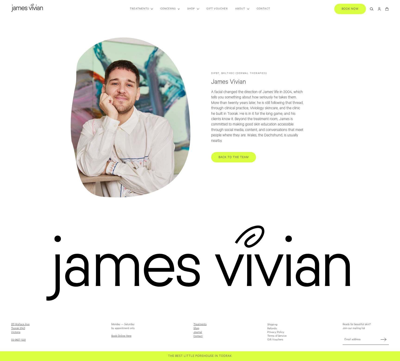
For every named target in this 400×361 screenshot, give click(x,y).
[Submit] (383, 339)
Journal (198, 332)
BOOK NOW (350, 9)
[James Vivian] (27, 8)
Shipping (272, 324)
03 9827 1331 (18, 339)
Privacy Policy (275, 332)
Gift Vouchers (275, 339)
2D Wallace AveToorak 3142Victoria (20, 328)
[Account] (379, 9)
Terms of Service (277, 335)
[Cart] (387, 9)
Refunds (272, 328)
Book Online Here (121, 335)
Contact (198, 336)
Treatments (200, 324)
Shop (196, 328)
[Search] (372, 9)
